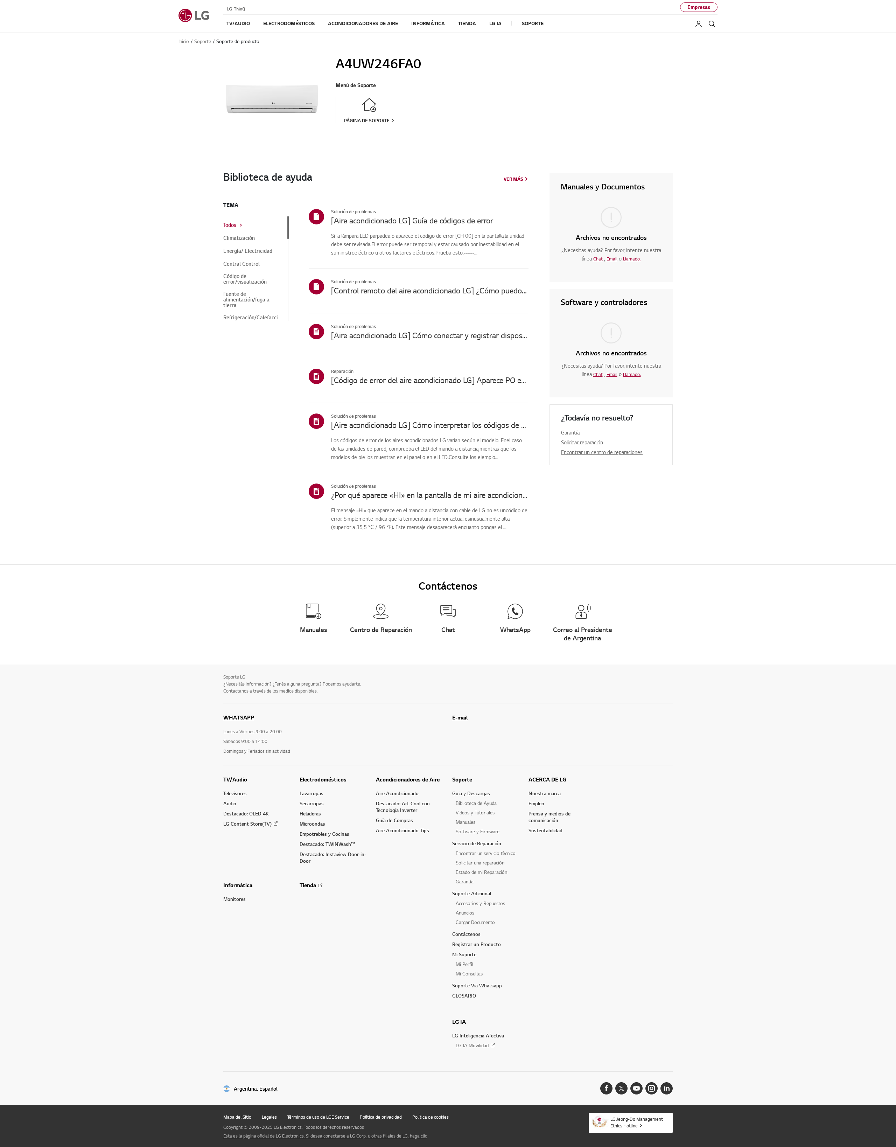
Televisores (235, 793)
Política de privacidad (381, 1117)
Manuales (465, 822)
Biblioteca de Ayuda (476, 803)
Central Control (241, 264)
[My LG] (698, 24)
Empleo (536, 803)
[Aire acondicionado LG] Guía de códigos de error (412, 220)
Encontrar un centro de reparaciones (602, 452)
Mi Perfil (464, 964)
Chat (598, 259)
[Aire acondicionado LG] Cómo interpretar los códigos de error (429, 424)
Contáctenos (466, 934)
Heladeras (310, 813)
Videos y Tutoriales (475, 812)
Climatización (239, 238)
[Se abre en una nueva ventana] (606, 1088)
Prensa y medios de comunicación (549, 816)
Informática (237, 885)
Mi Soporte (464, 954)
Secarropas (312, 803)
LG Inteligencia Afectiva (478, 1035)
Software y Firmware (477, 831)
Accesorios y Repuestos (480, 903)
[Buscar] (712, 24)
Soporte (462, 779)
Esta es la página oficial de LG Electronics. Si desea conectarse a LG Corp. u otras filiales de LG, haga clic (325, 1136)
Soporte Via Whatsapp (477, 985)
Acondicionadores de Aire (408, 779)
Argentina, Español (256, 1088)
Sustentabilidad (545, 830)
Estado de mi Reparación (481, 872)
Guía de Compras (394, 820)
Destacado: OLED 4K (246, 813)
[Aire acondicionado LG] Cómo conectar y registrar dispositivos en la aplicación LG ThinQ (429, 335)
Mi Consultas (469, 973)
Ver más (513, 179)
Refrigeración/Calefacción (250, 320)
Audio (229, 803)
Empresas (698, 7)
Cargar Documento (475, 922)
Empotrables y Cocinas (324, 833)
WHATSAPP (238, 717)
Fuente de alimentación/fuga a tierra (246, 299)
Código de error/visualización (245, 279)
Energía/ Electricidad (247, 251)
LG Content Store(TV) (247, 823)
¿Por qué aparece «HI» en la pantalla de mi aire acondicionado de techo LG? (429, 494)
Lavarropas (311, 793)
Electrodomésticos (323, 779)
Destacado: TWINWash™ (327, 844)
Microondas (312, 823)
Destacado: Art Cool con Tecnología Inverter (403, 806)
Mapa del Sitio (237, 1117)
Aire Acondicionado (397, 793)
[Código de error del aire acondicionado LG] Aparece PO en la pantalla (429, 380)
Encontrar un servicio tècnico (486, 853)
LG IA (459, 1021)
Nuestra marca (544, 793)
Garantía (570, 432)
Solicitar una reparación (480, 862)
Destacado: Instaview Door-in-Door (333, 857)
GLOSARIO (464, 995)
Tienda (308, 885)
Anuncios (465, 912)
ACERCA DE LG (547, 779)
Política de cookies (430, 1117)
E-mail (460, 717)
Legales (269, 1117)
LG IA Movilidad (472, 1045)
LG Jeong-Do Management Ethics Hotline (636, 1122)
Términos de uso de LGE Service (318, 1117)
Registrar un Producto (476, 944)
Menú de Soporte (356, 85)
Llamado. (632, 259)
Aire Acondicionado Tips (402, 830)
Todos (229, 225)
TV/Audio (235, 779)
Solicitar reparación (582, 442)
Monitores (234, 899)
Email (612, 259)
